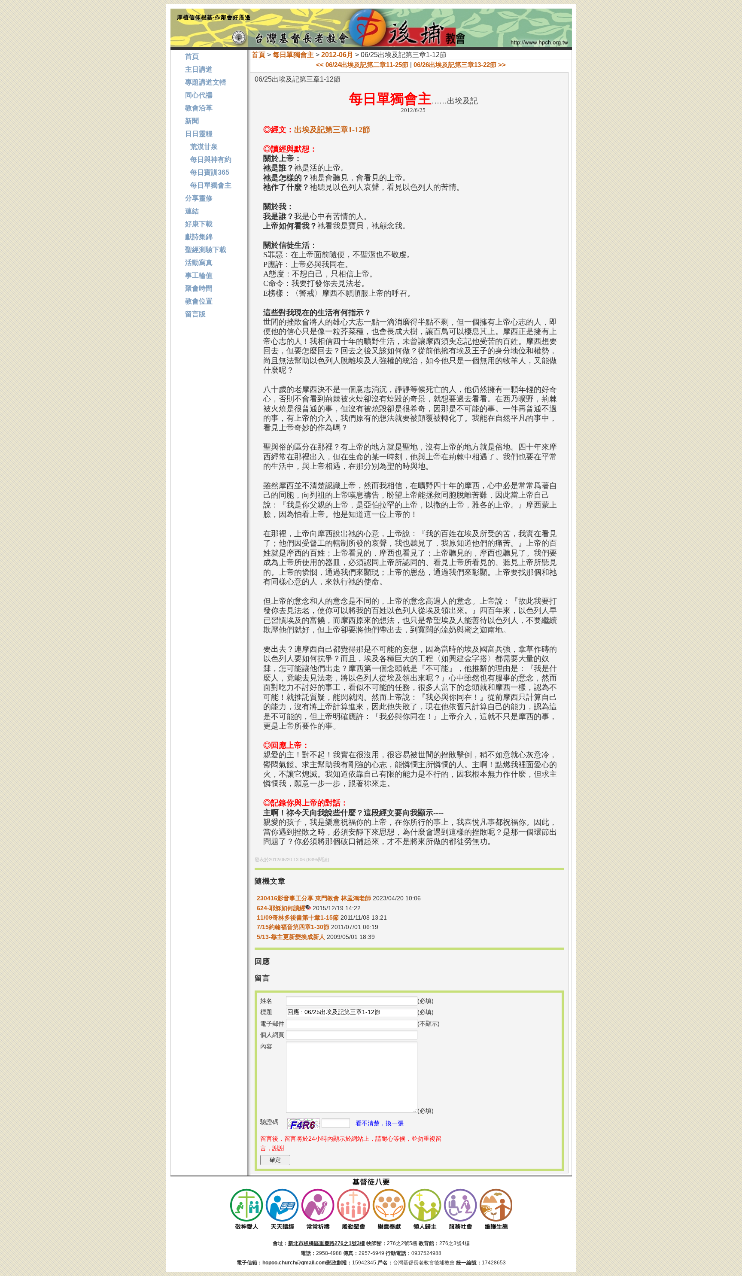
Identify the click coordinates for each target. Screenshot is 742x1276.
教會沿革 (199, 108)
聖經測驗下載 (205, 249)
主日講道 (199, 69)
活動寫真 (199, 262)
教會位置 (199, 301)
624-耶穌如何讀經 (281, 908)
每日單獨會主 (293, 54)
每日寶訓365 (207, 172)
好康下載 (199, 224)
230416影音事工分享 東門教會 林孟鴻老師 (314, 898)
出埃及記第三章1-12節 (332, 129)
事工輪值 (199, 275)
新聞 (192, 121)
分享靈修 (199, 198)
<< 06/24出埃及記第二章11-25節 (362, 64)
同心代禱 (199, 95)
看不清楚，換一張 (380, 1123)
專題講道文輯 (205, 82)
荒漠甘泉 (201, 146)
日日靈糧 (199, 133)
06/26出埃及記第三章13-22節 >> (460, 64)
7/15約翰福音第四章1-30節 (293, 927)
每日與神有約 (208, 159)
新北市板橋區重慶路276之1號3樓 (326, 1243)
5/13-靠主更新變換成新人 (291, 936)
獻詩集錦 (199, 236)
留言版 (195, 314)
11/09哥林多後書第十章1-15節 (298, 917)
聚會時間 (199, 288)
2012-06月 (337, 54)
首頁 (258, 54)
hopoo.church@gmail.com (294, 1263)
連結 (192, 211)
